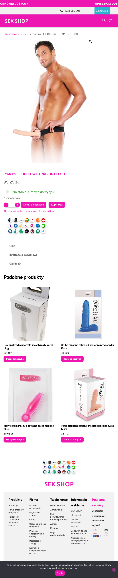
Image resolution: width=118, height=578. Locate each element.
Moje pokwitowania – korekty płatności (58, 517)
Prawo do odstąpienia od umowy (36, 534)
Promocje (13, 505)
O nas (32, 519)
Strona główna (12, 34)
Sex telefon (97, 511)
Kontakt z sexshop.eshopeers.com (38, 551)
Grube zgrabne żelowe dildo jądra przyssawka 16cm (87, 346)
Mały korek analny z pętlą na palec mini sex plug (29, 427)
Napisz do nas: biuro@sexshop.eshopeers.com (79, 541)
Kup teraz (57, 204)
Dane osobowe (57, 505)
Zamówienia (56, 509)
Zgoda (60, 573)
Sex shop (16, 21)
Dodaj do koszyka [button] (15, 359)
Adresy (53, 524)
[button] (90, 41)
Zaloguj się (102, 10)
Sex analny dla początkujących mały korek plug (28, 346)
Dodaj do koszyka (33, 204)
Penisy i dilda (46, 211)
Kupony (54, 528)
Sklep (26, 34)
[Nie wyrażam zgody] (114, 570)
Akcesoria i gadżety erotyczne (20, 211)
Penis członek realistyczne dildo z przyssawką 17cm (87, 427)
